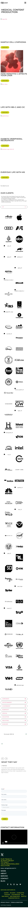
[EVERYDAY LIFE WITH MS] (12, 159)
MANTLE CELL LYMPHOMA (13, 42)
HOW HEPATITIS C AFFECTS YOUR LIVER (14, 74)
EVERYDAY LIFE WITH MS (13, 172)
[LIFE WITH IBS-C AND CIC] (12, 94)
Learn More (5, 47)
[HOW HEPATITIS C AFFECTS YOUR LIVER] (12, 61)
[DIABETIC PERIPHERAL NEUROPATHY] (12, 126)
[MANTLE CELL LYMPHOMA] (12, 29)
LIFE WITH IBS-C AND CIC (13, 107)
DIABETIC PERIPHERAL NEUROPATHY (11, 139)
